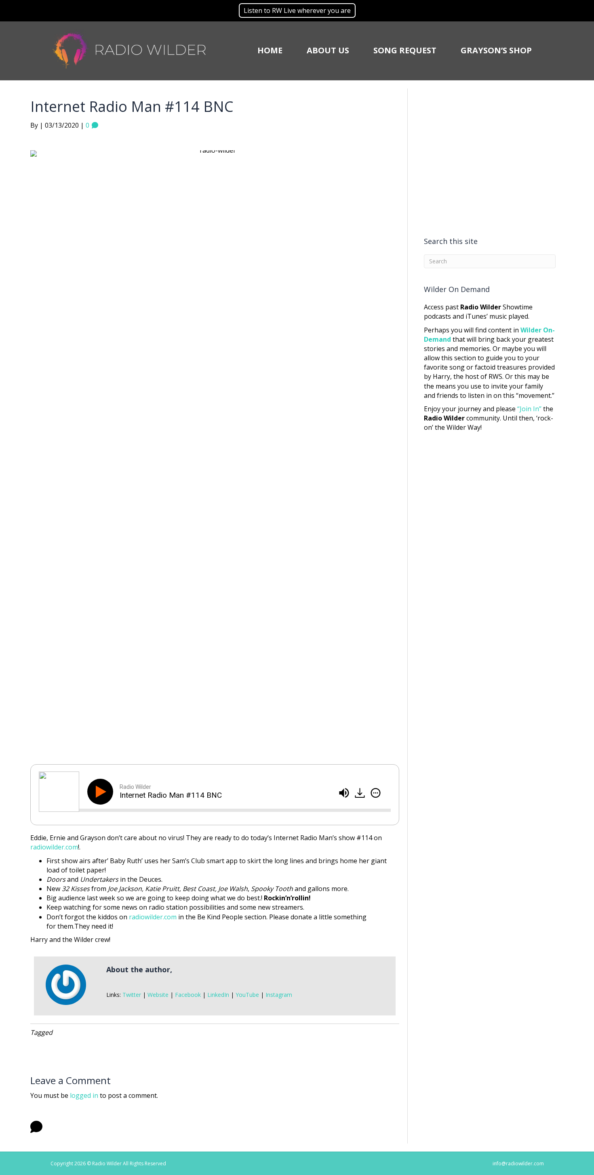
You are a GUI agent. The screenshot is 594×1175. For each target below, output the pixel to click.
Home (269, 50)
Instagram (278, 994)
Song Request (404, 50)
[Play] (102, 792)
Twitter (131, 994)
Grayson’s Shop (496, 50)
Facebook (188, 994)
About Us (328, 50)
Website (158, 994)
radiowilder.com (54, 847)
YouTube (247, 994)
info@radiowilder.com (518, 1163)
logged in (84, 1095)
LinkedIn (218, 994)
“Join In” (529, 408)
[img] (376, 793)
